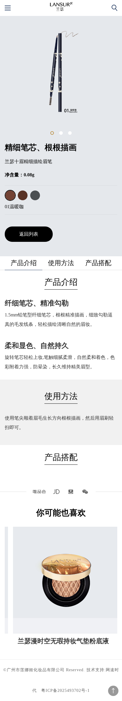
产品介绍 (24, 263)
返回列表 (28, 234)
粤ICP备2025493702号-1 (65, 690)
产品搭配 (98, 263)
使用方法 (61, 263)
